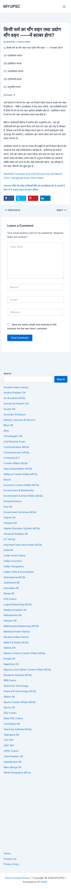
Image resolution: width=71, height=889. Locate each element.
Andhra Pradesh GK (15, 392)
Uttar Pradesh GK (13, 756)
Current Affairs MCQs (16, 463)
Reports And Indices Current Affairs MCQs (27, 669)
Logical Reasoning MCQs (18, 604)
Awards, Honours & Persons (19, 419)
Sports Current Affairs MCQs (20, 702)
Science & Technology (16, 685)
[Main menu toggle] (64, 6)
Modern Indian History (16, 637)
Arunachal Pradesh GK (16, 403)
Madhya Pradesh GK (15, 609)
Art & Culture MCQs (14, 398)
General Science (13, 501)
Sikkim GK (9, 696)
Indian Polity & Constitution (19, 571)
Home (7, 853)
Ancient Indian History (16, 387)
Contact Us (10, 858)
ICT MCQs (9, 539)
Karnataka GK (11, 588)
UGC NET (9, 745)
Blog (6, 430)
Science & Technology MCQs (20, 691)
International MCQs (14, 577)
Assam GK (10, 409)
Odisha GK (10, 647)
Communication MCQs (16, 447)
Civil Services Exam (14, 441)
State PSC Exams (13, 718)
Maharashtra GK (13, 615)
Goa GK (8, 506)
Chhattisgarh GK (13, 436)
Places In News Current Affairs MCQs (25, 653)
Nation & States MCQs (16, 642)
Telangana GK (11, 734)
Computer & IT (12, 457)
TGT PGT (9, 740)
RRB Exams (10, 680)
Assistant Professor (15, 414)
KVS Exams (10, 599)
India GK (8, 550)
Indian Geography (14, 566)
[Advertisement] (35, 813)
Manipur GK (10, 620)
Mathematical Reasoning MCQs (21, 626)
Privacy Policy (11, 864)
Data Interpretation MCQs (18, 468)
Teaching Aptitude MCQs (18, 729)
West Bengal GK (13, 767)
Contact (16, 877)
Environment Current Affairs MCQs (23, 495)
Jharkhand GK (12, 582)
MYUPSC (11, 6)
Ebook (7, 479)
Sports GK (9, 707)
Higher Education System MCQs (22, 528)
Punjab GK (9, 658)
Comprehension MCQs (17, 452)
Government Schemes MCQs (20, 512)
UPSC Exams (11, 750)
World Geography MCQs (17, 772)
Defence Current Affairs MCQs (21, 474)
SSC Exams (10, 712)
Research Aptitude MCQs (18, 675)
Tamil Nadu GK (12, 723)
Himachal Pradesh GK (16, 533)
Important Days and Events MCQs (23, 544)
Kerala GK (9, 593)
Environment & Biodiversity (19, 490)
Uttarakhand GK (13, 761)
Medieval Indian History (17, 631)
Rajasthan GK (11, 664)
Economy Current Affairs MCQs (21, 485)
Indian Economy (13, 560)
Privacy (26, 877)
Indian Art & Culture (14, 555)
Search (7, 373)
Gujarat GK (10, 517)
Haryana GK (10, 522)
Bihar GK (8, 425)
